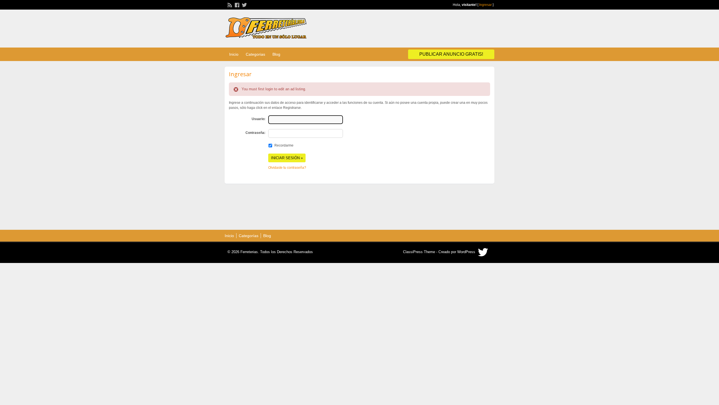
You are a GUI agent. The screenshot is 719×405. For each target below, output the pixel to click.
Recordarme (283, 145)
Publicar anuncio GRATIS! (451, 54)
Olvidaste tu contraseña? (287, 168)
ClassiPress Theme (419, 252)
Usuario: (258, 119)
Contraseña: (255, 133)
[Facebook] (236, 4)
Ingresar (485, 5)
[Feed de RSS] (229, 4)
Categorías (248, 235)
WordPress (466, 252)
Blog (276, 54)
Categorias (255, 54)
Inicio (233, 54)
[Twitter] (244, 4)
